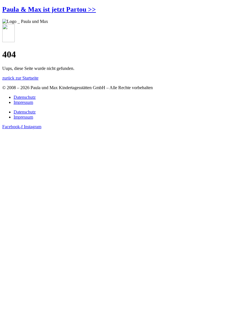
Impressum (23, 102)
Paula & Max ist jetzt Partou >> (49, 9)
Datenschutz (25, 97)
